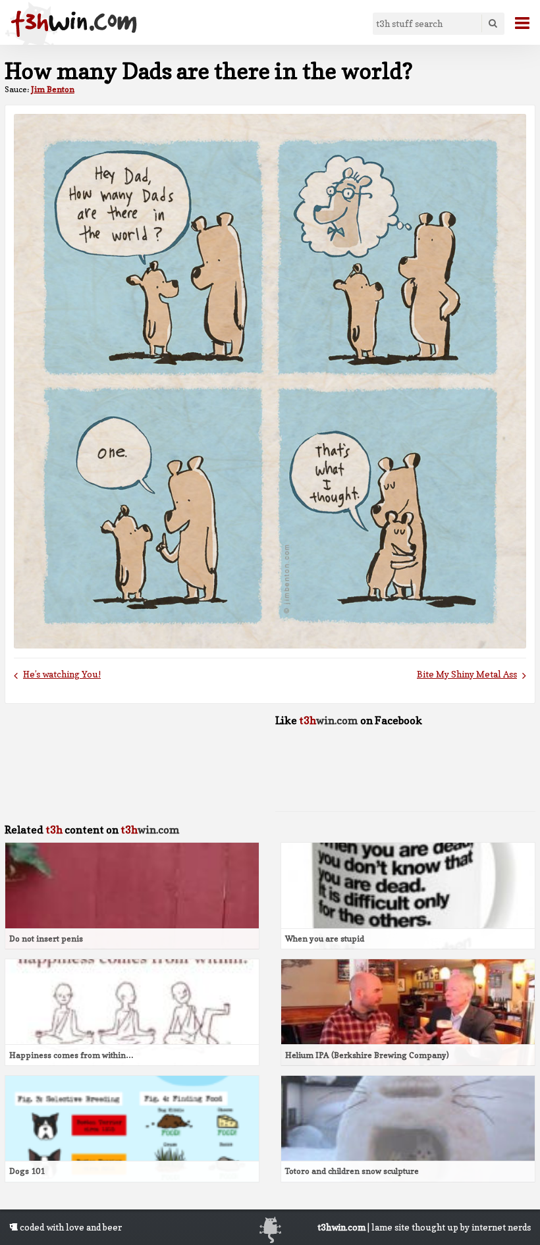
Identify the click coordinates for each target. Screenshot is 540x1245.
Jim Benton (52, 89)
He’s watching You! (62, 674)
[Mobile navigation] (516, 23)
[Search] (492, 23)
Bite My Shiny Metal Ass (467, 674)
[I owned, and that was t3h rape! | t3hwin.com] (74, 24)
